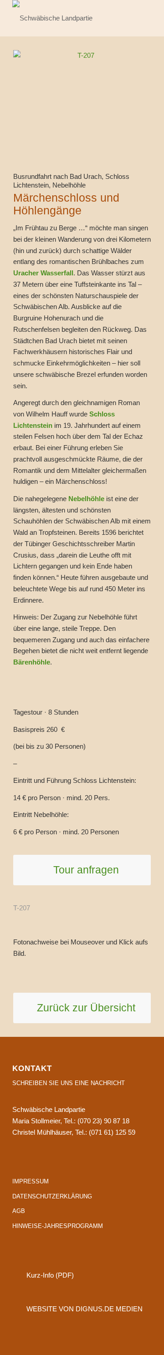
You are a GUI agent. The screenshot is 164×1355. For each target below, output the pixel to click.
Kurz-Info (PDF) (50, 1275)
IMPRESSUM (30, 1181)
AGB (18, 1211)
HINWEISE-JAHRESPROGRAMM (57, 1226)
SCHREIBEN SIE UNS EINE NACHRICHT (68, 1083)
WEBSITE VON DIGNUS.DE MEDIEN (84, 1309)
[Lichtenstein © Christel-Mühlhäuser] (82, 97)
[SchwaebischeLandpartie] (68, 18)
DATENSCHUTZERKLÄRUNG (52, 1196)
